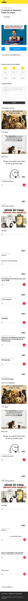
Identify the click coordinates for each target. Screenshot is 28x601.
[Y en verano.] (14, 290)
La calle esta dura (7, 181)
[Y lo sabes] (14, 119)
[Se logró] (14, 218)
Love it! (22, 78)
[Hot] (24, 185)
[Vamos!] (14, 242)
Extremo (3, 179)
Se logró (4, 230)
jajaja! (13, 78)
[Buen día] (14, 144)
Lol (13, 179)
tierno (9, 130)
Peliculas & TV (12, 335)
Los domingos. (7, 379)
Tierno (5, 78)
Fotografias (6, 8)
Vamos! (3, 255)
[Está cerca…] (14, 563)
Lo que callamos (7, 587)
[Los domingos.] (14, 369)
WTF (15, 297)
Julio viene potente (7, 206)
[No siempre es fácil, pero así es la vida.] (14, 269)
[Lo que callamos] (14, 579)
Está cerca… (5, 570)
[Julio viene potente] (14, 193)
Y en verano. (6, 299)
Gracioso (9, 179)
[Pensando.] (14, 350)
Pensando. (5, 360)
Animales (3, 253)
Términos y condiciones (15, 593)
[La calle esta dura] (14, 169)
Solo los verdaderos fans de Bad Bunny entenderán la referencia (13, 339)
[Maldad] (14, 309)
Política (3, 204)
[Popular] (24, 284)
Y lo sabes (4, 132)
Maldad (4, 318)
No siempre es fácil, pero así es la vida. (13, 279)
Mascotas (3, 130)
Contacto (4, 593)
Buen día (4, 157)
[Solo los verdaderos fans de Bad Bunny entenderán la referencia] (14, 328)
